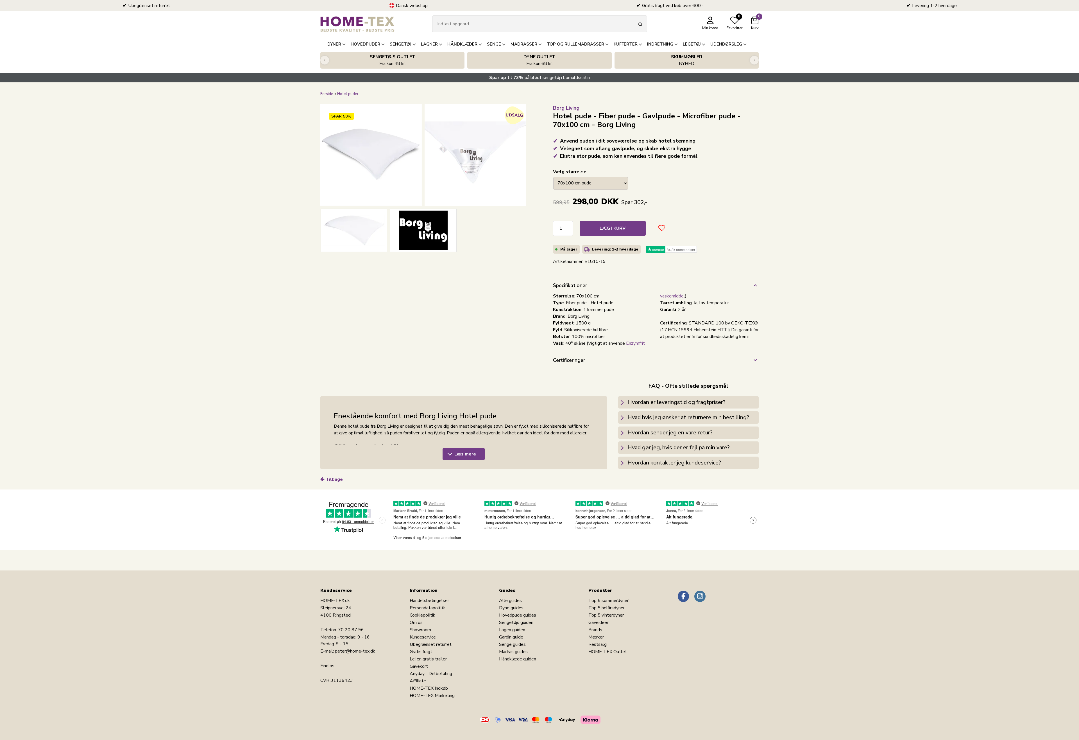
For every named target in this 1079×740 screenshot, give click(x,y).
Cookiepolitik (422, 615)
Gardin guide (511, 637)
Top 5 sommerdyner (608, 600)
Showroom (420, 630)
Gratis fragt (421, 652)
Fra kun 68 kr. (539, 60)
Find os (327, 666)
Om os (416, 622)
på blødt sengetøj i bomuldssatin (539, 78)
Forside (326, 93)
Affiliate (418, 681)
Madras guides (513, 652)
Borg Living (566, 108)
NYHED (686, 60)
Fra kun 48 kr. (392, 60)
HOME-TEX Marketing (432, 695)
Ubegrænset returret (431, 644)
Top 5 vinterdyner (606, 615)
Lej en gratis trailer (428, 659)
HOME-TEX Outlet (607, 652)
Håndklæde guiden (517, 659)
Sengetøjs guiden (516, 622)
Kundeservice (423, 637)
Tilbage (334, 479)
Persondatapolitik (427, 608)
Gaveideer (598, 622)
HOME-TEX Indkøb (429, 688)
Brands (595, 630)
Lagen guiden (512, 630)
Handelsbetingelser (429, 600)
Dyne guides (511, 608)
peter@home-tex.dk (355, 651)
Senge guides (512, 644)
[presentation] (324, 60)
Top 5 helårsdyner (606, 608)
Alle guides (510, 600)
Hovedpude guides (517, 615)
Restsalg (597, 644)
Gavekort (419, 666)
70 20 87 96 (351, 630)
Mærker (596, 637)
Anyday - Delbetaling (431, 674)
